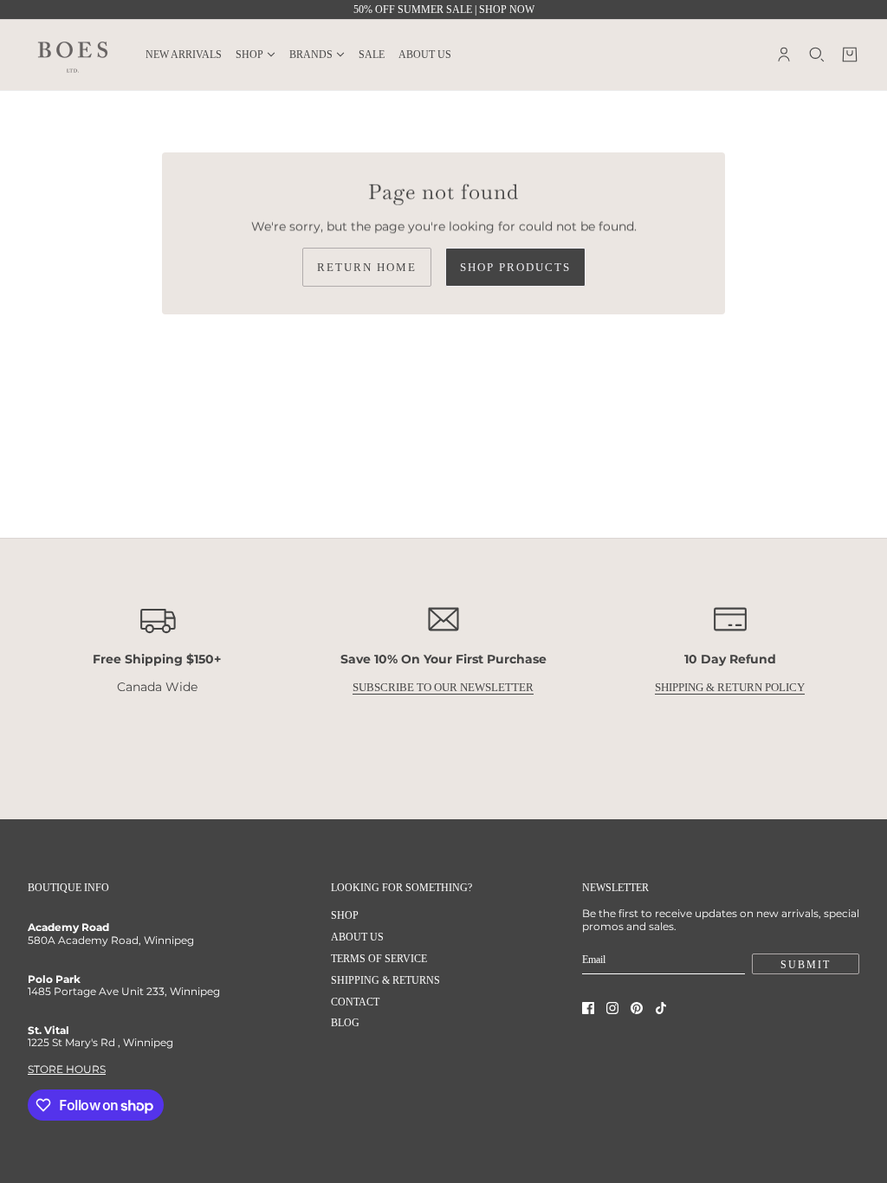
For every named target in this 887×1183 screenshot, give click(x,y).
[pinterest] (636, 1008)
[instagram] (612, 1008)
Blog (345, 1023)
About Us (357, 937)
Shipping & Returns (385, 980)
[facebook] (588, 1008)
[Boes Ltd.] (73, 54)
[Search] (816, 54)
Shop (345, 915)
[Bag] (849, 54)
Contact (355, 1002)
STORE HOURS (67, 1069)
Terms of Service (379, 959)
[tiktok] (660, 1008)
